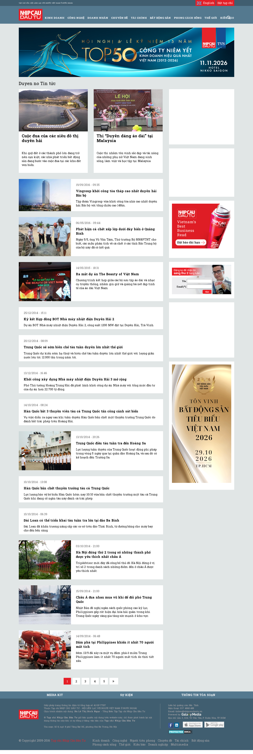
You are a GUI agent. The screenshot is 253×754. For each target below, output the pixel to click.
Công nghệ (119, 740)
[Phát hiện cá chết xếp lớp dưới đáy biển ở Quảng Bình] (45, 236)
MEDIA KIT (55, 695)
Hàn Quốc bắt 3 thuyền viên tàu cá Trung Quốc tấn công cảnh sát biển (81, 411)
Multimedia (179, 744)
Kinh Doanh (54, 18)
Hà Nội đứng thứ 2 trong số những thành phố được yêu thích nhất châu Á (113, 554)
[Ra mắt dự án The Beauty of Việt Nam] (45, 281)
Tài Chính (139, 18)
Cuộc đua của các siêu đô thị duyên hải (50, 138)
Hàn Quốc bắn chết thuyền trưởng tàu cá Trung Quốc (67, 488)
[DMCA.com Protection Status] (180, 731)
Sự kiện (126, 695)
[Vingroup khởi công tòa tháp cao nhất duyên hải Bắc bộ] (45, 195)
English (207, 3)
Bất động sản (160, 18)
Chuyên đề (119, 18)
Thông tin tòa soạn (198, 695)
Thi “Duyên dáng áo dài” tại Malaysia (125, 138)
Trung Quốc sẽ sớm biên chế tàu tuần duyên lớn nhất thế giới (73, 347)
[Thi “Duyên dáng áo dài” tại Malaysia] (128, 110)
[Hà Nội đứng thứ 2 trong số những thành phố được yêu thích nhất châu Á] (45, 559)
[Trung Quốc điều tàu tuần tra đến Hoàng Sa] (45, 450)
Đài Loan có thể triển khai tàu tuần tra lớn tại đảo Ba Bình (71, 520)
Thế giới (210, 18)
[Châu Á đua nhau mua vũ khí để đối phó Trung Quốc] (45, 604)
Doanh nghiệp (158, 744)
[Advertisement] (201, 330)
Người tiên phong (142, 740)
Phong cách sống (104, 744)
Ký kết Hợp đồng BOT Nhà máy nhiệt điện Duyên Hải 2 (69, 319)
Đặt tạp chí (225, 3)
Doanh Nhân (97, 18)
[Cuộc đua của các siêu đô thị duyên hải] (53, 110)
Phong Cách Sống (187, 18)
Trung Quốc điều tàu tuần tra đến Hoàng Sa (111, 443)
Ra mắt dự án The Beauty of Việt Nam (107, 274)
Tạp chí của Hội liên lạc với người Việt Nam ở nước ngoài (46, 3)
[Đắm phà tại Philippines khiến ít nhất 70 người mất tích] (45, 649)
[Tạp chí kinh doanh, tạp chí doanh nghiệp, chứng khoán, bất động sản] (30, 14)
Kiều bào (139, 744)
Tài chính (182, 740)
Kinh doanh (101, 740)
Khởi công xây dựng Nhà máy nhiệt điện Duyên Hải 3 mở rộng (75, 379)
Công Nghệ (75, 18)
